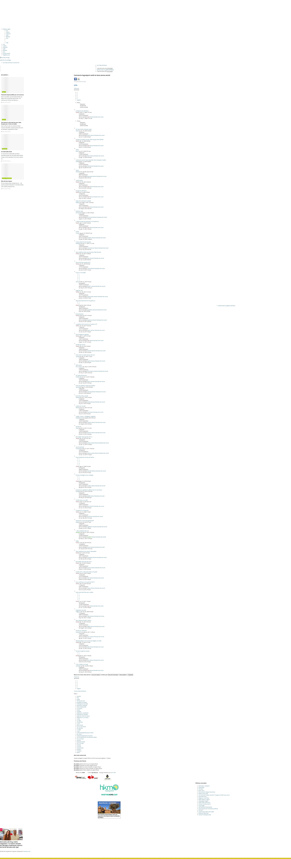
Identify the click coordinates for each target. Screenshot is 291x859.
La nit (78, 723)
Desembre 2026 (202, 796)
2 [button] (77, 94)
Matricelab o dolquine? (204, 786)
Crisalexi (89, 485)
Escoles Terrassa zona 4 (205, 804)
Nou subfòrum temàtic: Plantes (83, 620)
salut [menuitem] (7, 35)
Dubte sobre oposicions (204, 802)
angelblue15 (90, 526)
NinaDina (89, 237)
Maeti (88, 258)
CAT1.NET (113, 772)
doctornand (78, 212)
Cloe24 (88, 547)
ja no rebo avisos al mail (82, 396)
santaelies (78, 666)
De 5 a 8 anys (80, 743)
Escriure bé (78, 426)
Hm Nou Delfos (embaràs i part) (84, 129)
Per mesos (79, 708)
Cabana (89, 588)
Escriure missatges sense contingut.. (85, 475)
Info (75, 85)
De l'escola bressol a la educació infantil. (87, 737)
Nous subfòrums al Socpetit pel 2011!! (85, 582)
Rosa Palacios (79, 366)
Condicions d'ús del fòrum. (82, 111)
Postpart (79, 711)
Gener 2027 (201, 790)
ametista (89, 350)
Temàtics (79, 751)
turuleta (78, 397)
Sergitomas (90, 320)
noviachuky (78, 448)
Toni (77, 112)
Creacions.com (26, 851)
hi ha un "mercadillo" (81, 272)
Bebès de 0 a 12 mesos (83, 717)
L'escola (79, 746)
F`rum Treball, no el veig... (82, 664)
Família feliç (79, 377)
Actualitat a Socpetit (82, 702)
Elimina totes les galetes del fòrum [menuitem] (105, 70)
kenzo (88, 636)
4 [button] (77, 97)
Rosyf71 (89, 286)
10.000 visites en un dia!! (82, 500)
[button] (79, 100)
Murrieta (89, 432)
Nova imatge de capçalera (82, 334)
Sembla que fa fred (80, 344)
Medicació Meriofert (203, 813)
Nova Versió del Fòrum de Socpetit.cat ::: (86, 300)
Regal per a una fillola (204, 798)
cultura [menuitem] (7, 32)
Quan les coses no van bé (83, 716)
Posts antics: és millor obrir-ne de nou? (85, 355)
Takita (88, 616)
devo (88, 660)
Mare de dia (79, 365)
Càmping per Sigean (203, 801)
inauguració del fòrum (81, 190)
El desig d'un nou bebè (82, 704)
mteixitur (89, 422)
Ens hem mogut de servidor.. (83, 651)
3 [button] (77, 95)
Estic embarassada (81, 707)
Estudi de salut (79, 211)
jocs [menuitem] (7, 38)
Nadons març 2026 (203, 793)
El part (78, 710)
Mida (77, 522)
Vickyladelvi (89, 557)
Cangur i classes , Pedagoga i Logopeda (85, 416)
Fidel (77, 161)
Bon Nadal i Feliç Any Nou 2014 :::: (84, 437)
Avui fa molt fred (80, 447)
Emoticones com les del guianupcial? (85, 520)
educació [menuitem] (8, 33)
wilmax (77, 281)
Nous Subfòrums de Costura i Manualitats (86, 551)
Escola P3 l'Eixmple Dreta (205, 814)
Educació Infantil (81, 742)
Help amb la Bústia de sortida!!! (83, 201)
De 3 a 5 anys (80, 738)
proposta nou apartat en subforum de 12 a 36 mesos (89, 490)
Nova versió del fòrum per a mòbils (84, 592)
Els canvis (79, 734)
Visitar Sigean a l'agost (204, 799)
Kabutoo (78, 202)
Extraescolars (80, 748)
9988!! (77, 541)
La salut (79, 720)
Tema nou (76, 88)
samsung (78, 387)
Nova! (77, 170)
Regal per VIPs (79, 290)
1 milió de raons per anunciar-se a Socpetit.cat (87, 221)
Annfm (77, 131)
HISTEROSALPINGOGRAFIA (205, 807)
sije (88, 516)
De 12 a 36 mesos (81, 726)
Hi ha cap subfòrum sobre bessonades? (85, 385)
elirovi (88, 506)
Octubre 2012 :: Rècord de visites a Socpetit (86, 572)
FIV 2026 (201, 789)
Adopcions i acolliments (83, 713)
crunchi (88, 268)
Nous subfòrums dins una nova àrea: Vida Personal (88, 252)
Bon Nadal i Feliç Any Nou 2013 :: (84, 561)
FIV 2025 (201, 810)
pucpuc (88, 330)
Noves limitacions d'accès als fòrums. (85, 457)
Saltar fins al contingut (5, 60)
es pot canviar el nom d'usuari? (83, 242)
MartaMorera (79, 418)
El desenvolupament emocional (84, 735)
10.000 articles (79, 180)
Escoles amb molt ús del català (206, 811)
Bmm (77, 151)
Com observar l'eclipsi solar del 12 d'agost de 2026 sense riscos (214, 795)
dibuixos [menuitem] (8, 36)
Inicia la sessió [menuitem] (6, 53)
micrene (89, 567)
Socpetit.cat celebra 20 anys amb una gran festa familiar (89, 139)
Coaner (77, 233)
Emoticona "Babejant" (81, 630)
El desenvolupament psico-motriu (85, 732)
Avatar (77, 231)
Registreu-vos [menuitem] (6, 55)
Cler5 (88, 578)
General (79, 696)
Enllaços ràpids (6, 29)
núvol (77, 428)
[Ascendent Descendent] (123, 675)
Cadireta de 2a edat (80, 406)
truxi (88, 412)
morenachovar (90, 248)
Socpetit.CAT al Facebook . (82, 510)
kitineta (77, 407)
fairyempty (89, 176)
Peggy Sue (78, 611)
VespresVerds (90, 296)
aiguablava (89, 310)
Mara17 (89, 381)
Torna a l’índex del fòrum (80, 691)
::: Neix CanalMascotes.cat (82, 531)
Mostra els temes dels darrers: (82, 674)
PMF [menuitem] (7, 42)
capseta (78, 356)
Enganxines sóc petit (81, 610)
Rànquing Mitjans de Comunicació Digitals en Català (88, 641)
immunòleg (201, 787)
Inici (98, 65)
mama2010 (78, 632)
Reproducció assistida (82, 714)
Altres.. (78, 752)
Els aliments (80, 722)
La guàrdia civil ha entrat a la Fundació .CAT (86, 324)
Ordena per (104, 674)
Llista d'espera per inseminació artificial (208, 808)
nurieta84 (89, 471)
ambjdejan (78, 243)
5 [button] (77, 98)
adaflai (88, 496)
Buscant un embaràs (82, 705)
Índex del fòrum (103, 65)
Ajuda (78, 699)
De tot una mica (81, 701)
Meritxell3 (78, 171)
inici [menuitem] (7, 30)
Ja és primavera (79, 314)
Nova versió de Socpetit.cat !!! (83, 262)
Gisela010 (78, 532)
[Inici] (5, 57)
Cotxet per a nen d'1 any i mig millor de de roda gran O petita (91, 160)
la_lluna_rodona (91, 443)
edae (88, 647)
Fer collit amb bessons (81, 375)
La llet (78, 719)
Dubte (77, 149)
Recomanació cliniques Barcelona (207, 792)
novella (77, 491)
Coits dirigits (202, 805)
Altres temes (80, 725)
